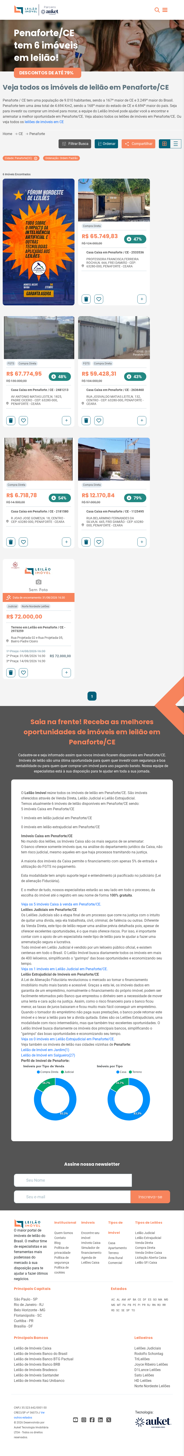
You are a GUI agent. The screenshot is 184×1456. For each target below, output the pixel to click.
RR (164, 1305)
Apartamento (117, 1248)
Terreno (113, 1253)
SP (128, 1310)
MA (160, 1299)
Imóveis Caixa (91, 1243)
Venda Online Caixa (148, 1252)
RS (113, 1310)
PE (135, 1305)
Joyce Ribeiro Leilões (151, 1364)
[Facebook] (75, 1420)
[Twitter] (108, 1420)
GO (155, 1299)
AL (118, 1299)
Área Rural (115, 1258)
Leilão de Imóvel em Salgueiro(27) (48, 1055)
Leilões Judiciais (147, 1348)
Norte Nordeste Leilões (35, 606)
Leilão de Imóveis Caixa (32, 1348)
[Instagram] (83, 1420)
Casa (111, 1243)
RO (159, 1305)
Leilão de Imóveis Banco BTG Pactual (43, 1359)
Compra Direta (92, 226)
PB (130, 1305)
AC (113, 1299)
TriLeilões (142, 1359)
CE (140, 1299)
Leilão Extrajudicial (148, 1238)
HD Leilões (142, 1380)
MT (119, 1305)
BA (135, 1299)
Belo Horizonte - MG (29, 1310)
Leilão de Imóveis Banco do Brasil (40, 1354)
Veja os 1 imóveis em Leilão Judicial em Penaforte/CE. (64, 969)
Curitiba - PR (23, 1321)
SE (123, 1310)
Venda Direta (144, 1243)
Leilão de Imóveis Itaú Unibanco (39, 1380)
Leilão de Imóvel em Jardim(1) (45, 1050)
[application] (55, 1096)
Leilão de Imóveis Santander (36, 1375)
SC (118, 1310)
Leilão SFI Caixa (146, 1262)
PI (139, 1305)
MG (166, 1299)
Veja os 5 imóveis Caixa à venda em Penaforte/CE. (61, 904)
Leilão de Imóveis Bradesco (35, 1370)
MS (113, 1305)
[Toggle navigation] (165, 10)
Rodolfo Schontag (148, 1354)
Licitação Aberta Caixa (150, 1257)
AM (124, 1299)
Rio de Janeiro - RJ (29, 1305)
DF (145, 1299)
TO (133, 1310)
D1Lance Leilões (147, 1370)
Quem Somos (63, 1233)
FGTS (11, 363)
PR (144, 1305)
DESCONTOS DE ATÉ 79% (46, 73)
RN (154, 1305)
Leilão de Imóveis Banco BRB (37, 1364)
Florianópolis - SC (28, 1315)
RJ (149, 1305)
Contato (60, 1238)
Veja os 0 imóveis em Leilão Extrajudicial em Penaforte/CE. (68, 1039)
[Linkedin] (100, 1420)
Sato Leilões (144, 1375)
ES (150, 1299)
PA (125, 1305)
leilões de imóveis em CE (44, 122)
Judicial (12, 606)
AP (129, 1299)
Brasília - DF (23, 1326)
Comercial (115, 1263)
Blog (57, 1243)
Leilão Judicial (145, 1233)
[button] (157, 10)
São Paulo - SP (25, 1299)
